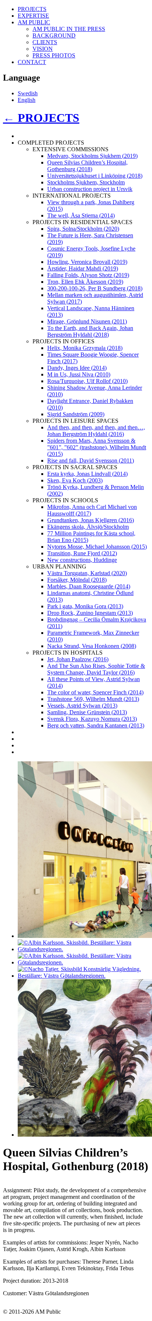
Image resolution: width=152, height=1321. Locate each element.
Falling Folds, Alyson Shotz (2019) (88, 275)
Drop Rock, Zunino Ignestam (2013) (90, 613)
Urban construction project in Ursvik (89, 189)
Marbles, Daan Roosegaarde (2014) (88, 586)
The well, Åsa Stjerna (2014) (81, 215)
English (26, 100)
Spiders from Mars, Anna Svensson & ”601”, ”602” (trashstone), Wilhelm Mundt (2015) (96, 447)
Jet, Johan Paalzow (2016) (77, 659)
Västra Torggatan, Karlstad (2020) (87, 573)
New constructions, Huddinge (82, 560)
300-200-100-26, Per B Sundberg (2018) (94, 288)
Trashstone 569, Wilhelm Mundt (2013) (93, 699)
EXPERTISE (33, 16)
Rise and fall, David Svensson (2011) (90, 460)
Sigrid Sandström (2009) (75, 414)
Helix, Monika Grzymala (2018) (84, 348)
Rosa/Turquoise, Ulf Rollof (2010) (87, 381)
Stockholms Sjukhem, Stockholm (86, 182)
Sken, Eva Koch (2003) (75, 480)
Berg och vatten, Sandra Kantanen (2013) (95, 725)
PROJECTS (32, 9)
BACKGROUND (54, 35)
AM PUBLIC (34, 22)
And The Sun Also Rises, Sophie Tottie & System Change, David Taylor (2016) (96, 669)
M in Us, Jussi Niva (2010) (78, 374)
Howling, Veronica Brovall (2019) (87, 262)
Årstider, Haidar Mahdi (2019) (82, 268)
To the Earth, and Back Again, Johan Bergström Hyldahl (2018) (90, 331)
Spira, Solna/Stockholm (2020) (83, 229)
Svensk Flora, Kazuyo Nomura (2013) (92, 719)
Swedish (28, 93)
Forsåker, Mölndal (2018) (77, 580)
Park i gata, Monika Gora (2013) (85, 606)
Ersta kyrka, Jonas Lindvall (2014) (87, 474)
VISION (42, 49)
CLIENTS (44, 42)
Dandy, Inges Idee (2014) (77, 368)
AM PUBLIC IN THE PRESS (68, 29)
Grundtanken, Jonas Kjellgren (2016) (90, 520)
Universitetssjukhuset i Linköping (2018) (94, 176)
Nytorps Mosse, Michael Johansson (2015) (97, 546)
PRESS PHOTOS (53, 55)
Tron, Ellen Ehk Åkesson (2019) (85, 282)
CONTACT (32, 62)
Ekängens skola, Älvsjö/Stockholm (88, 527)
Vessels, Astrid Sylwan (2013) (82, 705)
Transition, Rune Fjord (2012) (82, 553)
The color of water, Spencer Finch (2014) (95, 692)
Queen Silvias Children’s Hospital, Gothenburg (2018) (87, 165)
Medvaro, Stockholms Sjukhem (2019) (92, 156)
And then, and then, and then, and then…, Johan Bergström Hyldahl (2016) (96, 430)
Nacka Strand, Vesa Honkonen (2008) (91, 646)
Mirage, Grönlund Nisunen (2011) (87, 321)
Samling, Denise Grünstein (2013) (87, 712)
